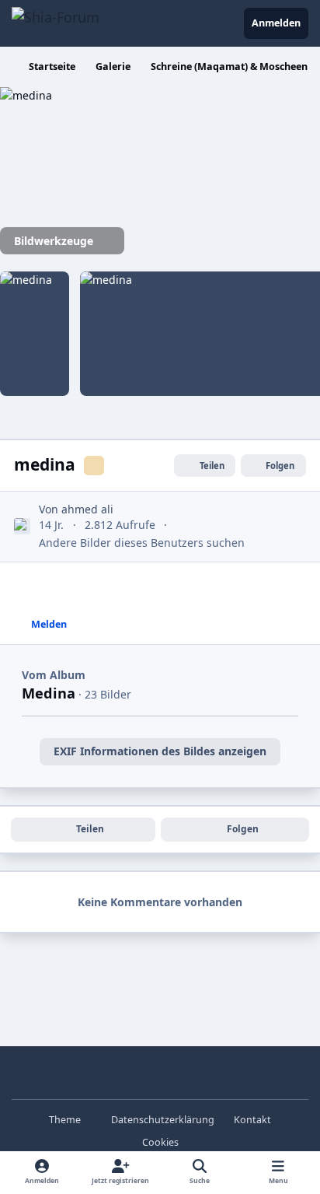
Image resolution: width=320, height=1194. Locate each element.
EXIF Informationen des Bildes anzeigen (160, 751)
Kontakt (252, 1119)
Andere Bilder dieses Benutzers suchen (142, 542)
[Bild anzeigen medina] (34, 333)
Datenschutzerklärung (162, 1119)
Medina (48, 693)
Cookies (160, 1142)
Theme (66, 1119)
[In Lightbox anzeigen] (93, 95)
